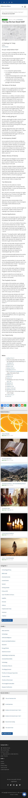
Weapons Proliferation (7, 687)
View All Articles (7, 620)
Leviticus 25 (9, 394)
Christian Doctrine (6, 577)
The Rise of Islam (6, 676)
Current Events (5, 580)
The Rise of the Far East (7, 680)
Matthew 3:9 (10, 383)
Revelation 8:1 (10, 363)
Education (4, 644)
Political (4, 605)
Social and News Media (7, 659)
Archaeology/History (6, 570)
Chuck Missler (20, 19)
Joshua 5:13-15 (10, 364)
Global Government (6, 652)
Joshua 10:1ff (10, 366)
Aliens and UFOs (5, 630)
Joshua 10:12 (10, 358)
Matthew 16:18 (10, 386)
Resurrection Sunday (10, 722)
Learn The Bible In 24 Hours (8, 595)
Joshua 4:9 (9, 378)
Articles (16, 12)
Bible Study (5, 19)
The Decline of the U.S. (7, 666)
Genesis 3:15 (10, 384)
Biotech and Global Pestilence (8, 641)
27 (13, 394)
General (3, 584)
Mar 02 (9, 510)
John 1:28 (9, 381)
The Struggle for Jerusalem (8, 683)
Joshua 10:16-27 (10, 368)
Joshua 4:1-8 (10, 376)
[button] (24, 794)
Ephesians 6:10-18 (11, 389)
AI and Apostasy (9, 704)
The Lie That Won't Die (11, 698)
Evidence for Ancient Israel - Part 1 (13, 716)
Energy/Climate (5, 648)
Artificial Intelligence (6, 637)
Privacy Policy (4, 765)
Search (2, 761)
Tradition (4, 616)
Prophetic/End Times (6, 609)
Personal (4, 602)
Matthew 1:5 (10, 374)
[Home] (6, 6)
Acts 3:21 (9, 396)
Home (3, 12)
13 (13, 358)
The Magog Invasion (6, 669)
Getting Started (5, 587)
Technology (4, 662)
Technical (4, 612)
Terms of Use (4, 767)
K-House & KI (5, 591)
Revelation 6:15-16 (11, 369)
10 (12, 388)
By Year (20, 12)
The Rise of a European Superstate (10, 673)
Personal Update (9, 12)
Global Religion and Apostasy (8, 655)
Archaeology (5, 634)
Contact (2, 763)
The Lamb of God (9, 727)
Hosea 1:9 (9, 388)
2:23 (14, 388)
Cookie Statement (5, 769)
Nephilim (4, 598)
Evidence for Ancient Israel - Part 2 (13, 710)
